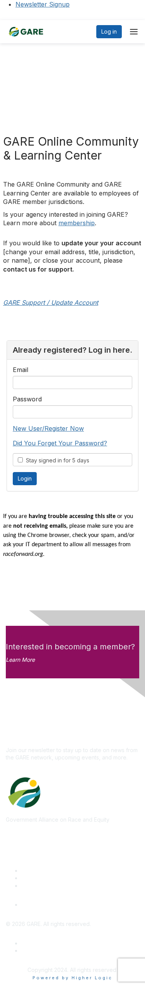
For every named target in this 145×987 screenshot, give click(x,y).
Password (27, 399)
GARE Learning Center (49, 870)
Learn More (20, 659)
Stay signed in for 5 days (56, 460)
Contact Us (35, 885)
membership (76, 223)
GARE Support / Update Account (50, 302)
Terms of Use (38, 950)
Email (20, 370)
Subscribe (18, 738)
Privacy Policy (39, 943)
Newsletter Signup (42, 4)
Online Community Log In (52, 904)
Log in (109, 31)
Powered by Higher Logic (72, 977)
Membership (37, 878)
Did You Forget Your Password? (60, 443)
